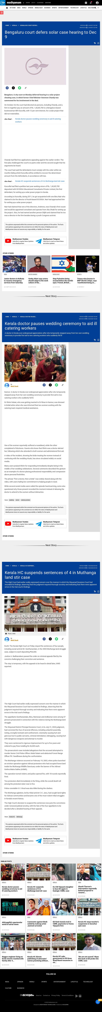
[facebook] (7, 87)
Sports (54, 7)
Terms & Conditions (68, 995)
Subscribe (48, 2)
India (19, 7)
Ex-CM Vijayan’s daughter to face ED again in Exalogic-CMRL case (63, 889)
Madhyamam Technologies (47, 1004)
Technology (74, 7)
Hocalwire (65, 1004)
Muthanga (19, 816)
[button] (2, 2)
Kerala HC (12, 816)
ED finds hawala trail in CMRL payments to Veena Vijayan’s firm (63, 924)
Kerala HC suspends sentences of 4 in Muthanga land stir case (40, 181)
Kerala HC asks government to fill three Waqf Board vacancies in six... (63, 959)
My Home (13, 7)
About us (38, 995)
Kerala (4, 882)
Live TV (33, 2)
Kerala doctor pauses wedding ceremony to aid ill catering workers (38, 120)
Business (47, 7)
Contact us (46, 995)
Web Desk (14, 386)
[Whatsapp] (19, 87)
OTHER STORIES (8, 253)
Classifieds (40, 2)
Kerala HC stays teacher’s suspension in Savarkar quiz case (88, 924)
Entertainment (63, 7)
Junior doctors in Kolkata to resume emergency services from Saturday (14, 281)
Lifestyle (83, 7)
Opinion (30, 7)
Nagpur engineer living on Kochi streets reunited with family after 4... (13, 959)
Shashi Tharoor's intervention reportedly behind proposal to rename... (87, 890)
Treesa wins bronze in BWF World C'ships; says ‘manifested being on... (87, 281)
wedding (11, 500)
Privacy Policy (55, 995)
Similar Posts (6, 861)
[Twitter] (13, 87)
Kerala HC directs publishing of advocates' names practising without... (38, 959)
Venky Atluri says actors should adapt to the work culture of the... (38, 281)
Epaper (28, 2)
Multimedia (92, 7)
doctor (17, 500)
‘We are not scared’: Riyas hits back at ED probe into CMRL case (88, 959)
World (24, 7)
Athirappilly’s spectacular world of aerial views (12, 923)
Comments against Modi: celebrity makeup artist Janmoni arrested (37, 924)
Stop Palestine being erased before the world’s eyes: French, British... (63, 281)
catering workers (25, 500)
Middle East (39, 7)
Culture (8, 988)
